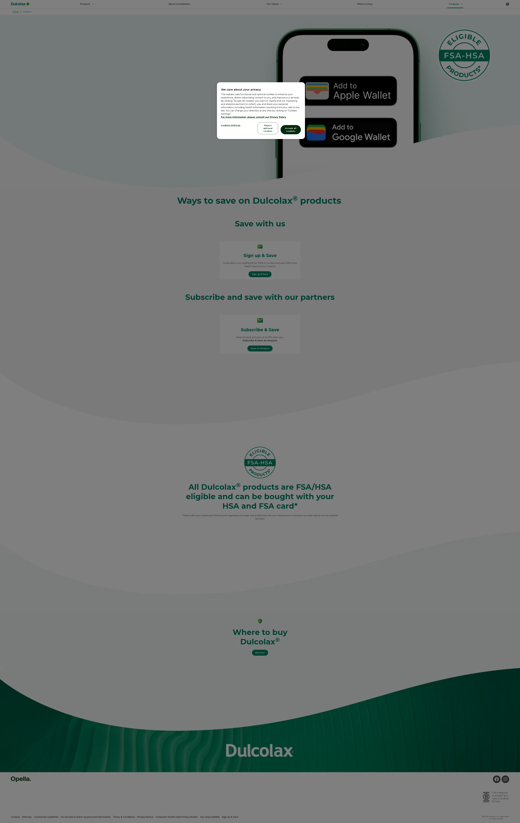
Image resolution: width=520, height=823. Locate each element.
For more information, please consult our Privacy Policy (253, 117)
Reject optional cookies (268, 128)
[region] (261, 110)
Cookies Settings (230, 125)
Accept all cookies (290, 129)
